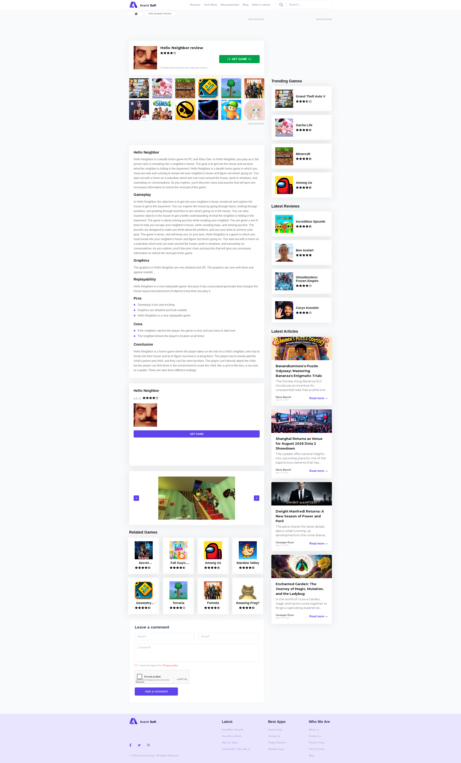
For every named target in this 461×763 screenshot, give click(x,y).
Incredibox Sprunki (232, 729)
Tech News (210, 4)
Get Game (239, 59)
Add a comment (156, 691)
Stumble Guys (276, 749)
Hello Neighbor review (181, 48)
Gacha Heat (275, 729)
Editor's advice (261, 4)
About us (314, 729)
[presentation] (136, 498)
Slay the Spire (230, 742)
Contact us (315, 736)
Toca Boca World (231, 736)
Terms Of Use (317, 749)
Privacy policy (170, 665)
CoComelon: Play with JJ (236, 749)
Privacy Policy (317, 742)
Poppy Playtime (277, 742)
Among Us (274, 736)
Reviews (195, 4)
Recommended (230, 4)
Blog (246, 4)
